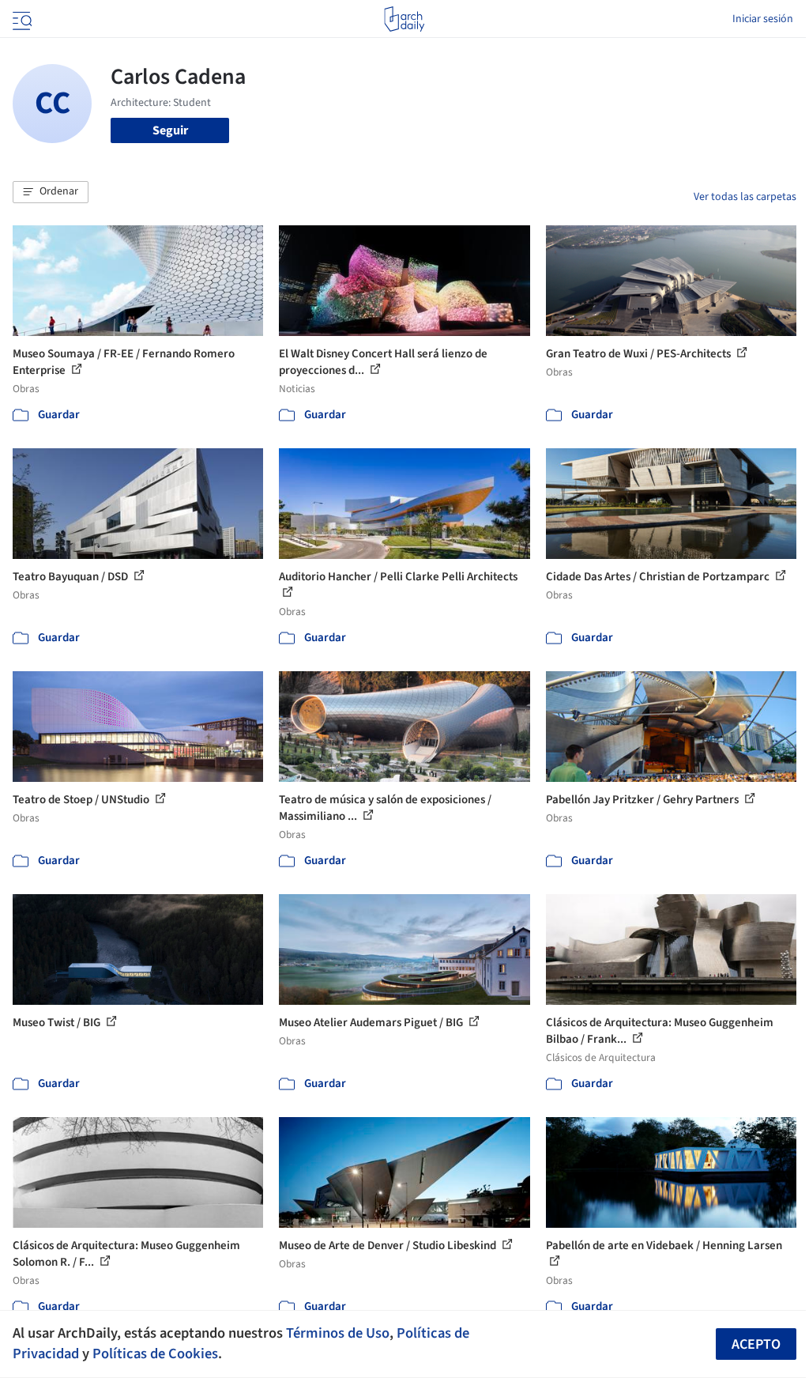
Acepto (756, 1344)
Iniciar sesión (762, 19)
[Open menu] (20, 19)
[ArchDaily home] (404, 19)
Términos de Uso (337, 1333)
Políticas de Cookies (155, 1353)
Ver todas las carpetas (745, 196)
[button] (50, 192)
